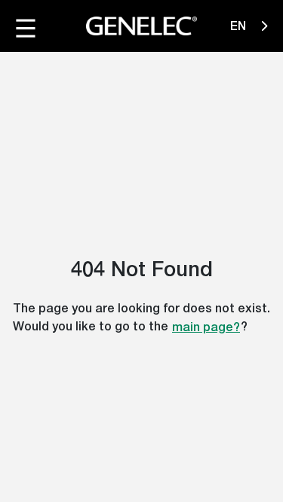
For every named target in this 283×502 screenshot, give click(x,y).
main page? (206, 327)
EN (239, 26)
